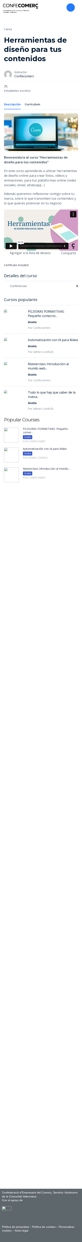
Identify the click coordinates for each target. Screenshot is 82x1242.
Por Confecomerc (39, 328)
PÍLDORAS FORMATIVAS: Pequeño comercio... (46, 313)
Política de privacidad (15, 1226)
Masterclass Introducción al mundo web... (48, 366)
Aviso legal (21, 1230)
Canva (8, 29)
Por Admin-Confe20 (40, 352)
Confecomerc (24, 76)
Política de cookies (44, 1226)
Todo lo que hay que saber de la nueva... (51, 394)
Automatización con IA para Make (53, 340)
